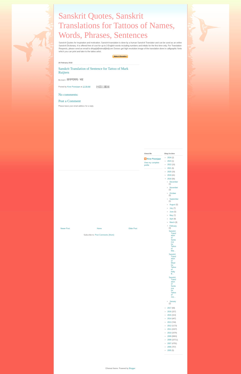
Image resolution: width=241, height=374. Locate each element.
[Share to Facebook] (105, 86)
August (173, 205)
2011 (169, 329)
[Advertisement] (98, 197)
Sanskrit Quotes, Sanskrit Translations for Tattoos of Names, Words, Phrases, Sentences (116, 25)
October (173, 193)
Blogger (132, 368)
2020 (169, 172)
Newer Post (65, 228)
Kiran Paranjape (154, 159)
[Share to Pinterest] (108, 86)
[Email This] (97, 86)
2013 (169, 322)
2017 (169, 308)
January (173, 301)
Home (99, 228)
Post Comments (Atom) (104, 235)
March (172, 222)
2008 (169, 340)
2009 (169, 336)
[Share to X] (103, 86)
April (172, 219)
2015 (169, 315)
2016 (169, 312)
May (172, 215)
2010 (169, 333)
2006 (169, 347)
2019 (169, 175)
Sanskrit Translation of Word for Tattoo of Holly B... (172, 264)
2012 (169, 326)
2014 (169, 319)
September (174, 199)
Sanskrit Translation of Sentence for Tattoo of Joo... (172, 287)
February (173, 226)
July (171, 208)
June (172, 212)
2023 (169, 161)
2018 (169, 179)
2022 (169, 164)
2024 (169, 158)
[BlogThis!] (100, 86)
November (174, 188)
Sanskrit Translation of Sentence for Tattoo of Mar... (172, 241)
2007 (169, 343)
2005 (169, 350)
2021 (169, 168)
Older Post (133, 228)
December (174, 182)
